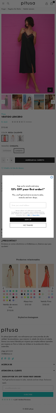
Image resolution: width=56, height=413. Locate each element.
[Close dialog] (52, 177)
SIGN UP (28, 219)
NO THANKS (28, 225)
